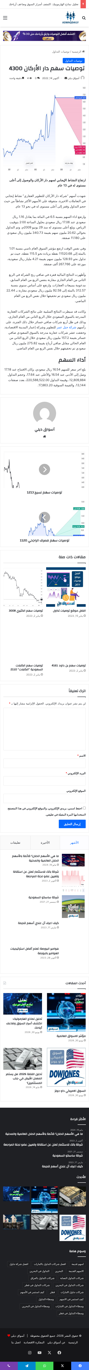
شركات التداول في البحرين (69, 1285)
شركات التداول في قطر (37, 1285)
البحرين (59, 1271)
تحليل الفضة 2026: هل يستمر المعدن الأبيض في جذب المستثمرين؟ (24, 1078)
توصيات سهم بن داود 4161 (69, 665)
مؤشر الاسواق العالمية (71, 1036)
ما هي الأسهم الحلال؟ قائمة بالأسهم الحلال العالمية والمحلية (35, 858)
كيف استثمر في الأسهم (32, 1292)
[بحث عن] (84, 19)
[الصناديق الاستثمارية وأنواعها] (72, 1196)
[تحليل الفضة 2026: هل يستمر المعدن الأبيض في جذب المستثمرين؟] (22, 1059)
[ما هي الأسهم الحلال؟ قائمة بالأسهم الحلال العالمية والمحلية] (73, 860)
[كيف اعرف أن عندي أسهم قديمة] (73, 932)
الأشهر (74, 843)
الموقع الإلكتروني (76, 790)
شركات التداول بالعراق (42, 1278)
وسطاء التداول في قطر (71, 1313)
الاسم (81, 755)
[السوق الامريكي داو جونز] (66, 1067)
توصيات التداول (61, 51)
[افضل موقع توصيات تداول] (66, 587)
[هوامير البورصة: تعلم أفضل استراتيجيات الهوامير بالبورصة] (73, 958)
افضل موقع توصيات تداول (69, 610)
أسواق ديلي (73, 78)
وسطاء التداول (46, 1299)
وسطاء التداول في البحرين (36, 1306)
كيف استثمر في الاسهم (72, 1299)
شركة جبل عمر (66, 327)
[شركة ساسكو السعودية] (73, 906)
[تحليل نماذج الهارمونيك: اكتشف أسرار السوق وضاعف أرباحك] (22, 1004)
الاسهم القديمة (76, 1271)
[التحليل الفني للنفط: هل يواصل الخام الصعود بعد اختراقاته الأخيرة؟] (16, 1222)
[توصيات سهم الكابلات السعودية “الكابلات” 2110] (23, 642)
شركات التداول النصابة (72, 1278)
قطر (52, 1292)
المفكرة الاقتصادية (34, 1342)
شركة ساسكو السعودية (44, 897)
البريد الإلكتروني (76, 773)
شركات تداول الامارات (72, 1292)
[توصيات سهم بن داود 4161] (66, 642)
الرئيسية (77, 51)
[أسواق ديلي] (70, 17)
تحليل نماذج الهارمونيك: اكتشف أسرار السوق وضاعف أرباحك (43, 4)
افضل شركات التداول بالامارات (50, 1264)
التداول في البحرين (39, 1271)
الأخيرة (45, 843)
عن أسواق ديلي (56, 1342)
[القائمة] (5, 19)
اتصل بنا (16, 1342)
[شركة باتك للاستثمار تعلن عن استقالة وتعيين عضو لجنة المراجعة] (73, 881)
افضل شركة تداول (19, 1264)
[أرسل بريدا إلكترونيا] (66, 78)
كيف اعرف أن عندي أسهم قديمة (38, 923)
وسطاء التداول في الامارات (69, 1306)
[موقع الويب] (44, 436)
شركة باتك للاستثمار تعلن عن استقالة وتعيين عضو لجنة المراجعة (36, 874)
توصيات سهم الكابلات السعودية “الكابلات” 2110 (27, 667)
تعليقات (15, 843)
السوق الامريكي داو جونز (70, 1091)
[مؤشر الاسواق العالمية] (66, 1012)
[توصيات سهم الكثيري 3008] (23, 587)
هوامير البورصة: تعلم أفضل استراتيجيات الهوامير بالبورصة (34, 951)
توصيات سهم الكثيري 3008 (26, 610)
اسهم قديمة (78, 1264)
